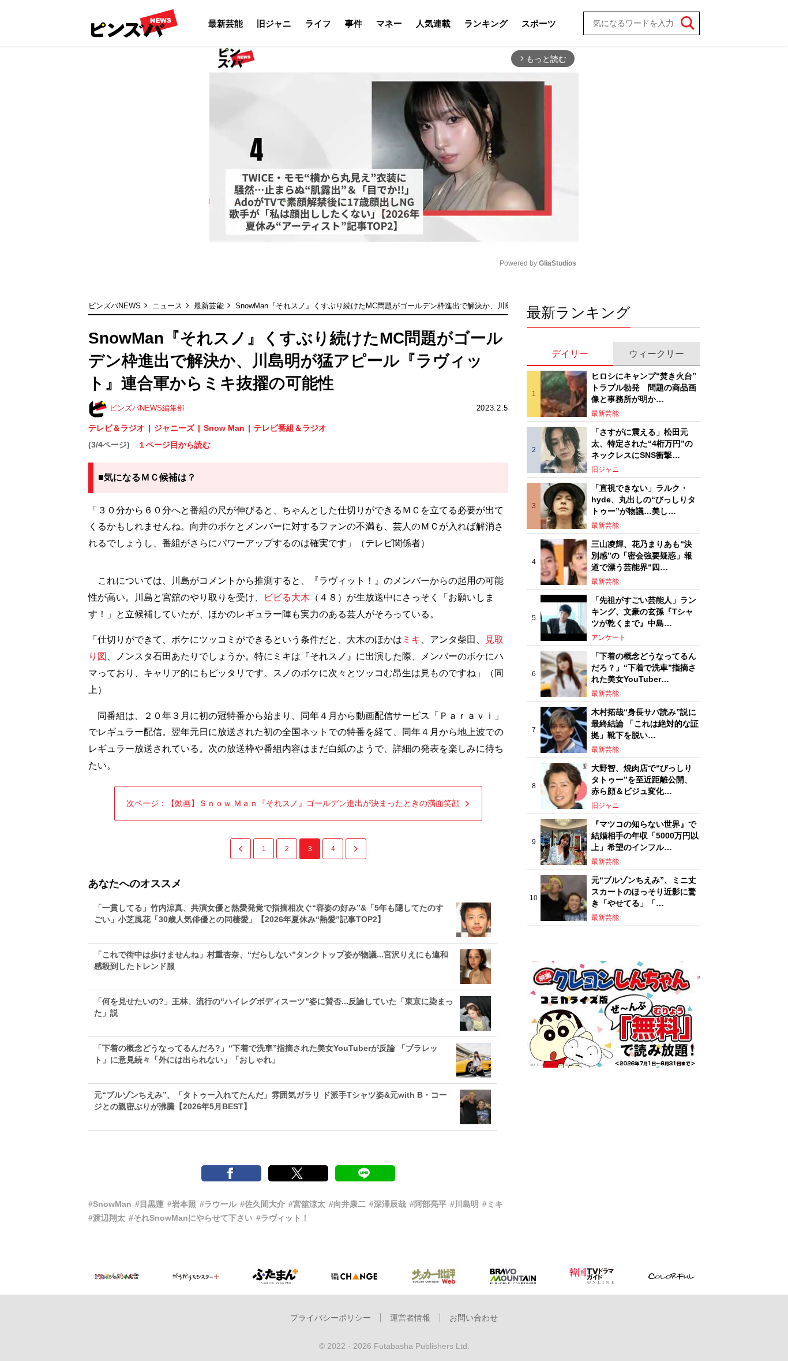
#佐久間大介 (262, 1204)
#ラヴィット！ (282, 1217)
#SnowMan (110, 1204)
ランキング (486, 23)
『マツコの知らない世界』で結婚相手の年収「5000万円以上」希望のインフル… (645, 835)
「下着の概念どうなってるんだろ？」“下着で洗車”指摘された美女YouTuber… (643, 667)
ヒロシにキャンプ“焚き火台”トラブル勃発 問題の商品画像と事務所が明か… (643, 387)
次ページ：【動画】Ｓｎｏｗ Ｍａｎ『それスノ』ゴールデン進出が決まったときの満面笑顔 (293, 803)
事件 (353, 23)
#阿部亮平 (428, 1204)
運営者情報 (410, 1317)
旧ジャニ (274, 23)
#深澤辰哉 (387, 1204)
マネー (389, 23)
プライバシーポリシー (330, 1317)
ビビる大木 (287, 597)
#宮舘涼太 (306, 1204)
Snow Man (224, 427)
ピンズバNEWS (114, 306)
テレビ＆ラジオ (116, 427)
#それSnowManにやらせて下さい (191, 1217)
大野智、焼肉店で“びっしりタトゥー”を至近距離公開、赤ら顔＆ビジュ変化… (641, 779)
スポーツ (538, 23)
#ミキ (492, 1204)
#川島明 (464, 1204)
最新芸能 (225, 23)
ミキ (411, 639)
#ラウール (218, 1204)
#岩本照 (181, 1204)
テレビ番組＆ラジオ (290, 427)
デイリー (569, 354)
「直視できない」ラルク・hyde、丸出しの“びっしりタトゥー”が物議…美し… (643, 499)
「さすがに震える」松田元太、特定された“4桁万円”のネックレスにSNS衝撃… (642, 443)
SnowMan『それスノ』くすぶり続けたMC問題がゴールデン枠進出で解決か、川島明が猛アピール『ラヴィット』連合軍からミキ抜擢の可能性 (475, 306)
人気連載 (433, 23)
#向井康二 (347, 1204)
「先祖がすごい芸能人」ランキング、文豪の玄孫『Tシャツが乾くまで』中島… (643, 611)
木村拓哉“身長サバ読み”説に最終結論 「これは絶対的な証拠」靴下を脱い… (645, 723)
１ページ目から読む (174, 444)
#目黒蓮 (149, 1204)
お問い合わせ (473, 1317)
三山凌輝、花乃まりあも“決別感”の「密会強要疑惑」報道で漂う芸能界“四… (641, 555)
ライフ (318, 23)
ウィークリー (656, 354)
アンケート (608, 637)
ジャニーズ (174, 427)
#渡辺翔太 (106, 1217)
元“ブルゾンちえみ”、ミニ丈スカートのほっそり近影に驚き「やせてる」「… (643, 891)
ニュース (167, 306)
